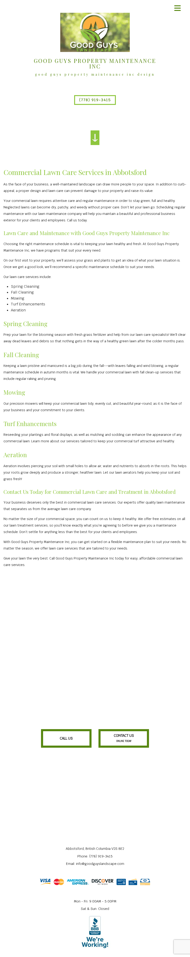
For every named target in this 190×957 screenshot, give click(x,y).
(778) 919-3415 (95, 99)
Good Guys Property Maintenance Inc (95, 63)
